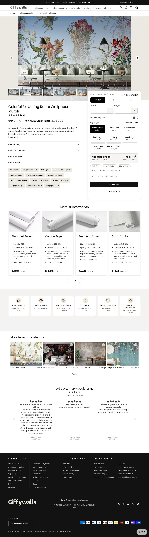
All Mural (122, 464)
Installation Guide (40, 470)
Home (12, 13)
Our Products (13, 464)
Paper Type (13, 474)
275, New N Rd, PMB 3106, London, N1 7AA (74, 506)
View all (75, 374)
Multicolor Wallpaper (54, 175)
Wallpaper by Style (16, 186)
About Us (66, 464)
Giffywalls (17, 532)
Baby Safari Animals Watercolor (17, 368)
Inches (98, 100)
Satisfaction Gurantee (17, 477)
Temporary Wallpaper (60, 180)
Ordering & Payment (41, 464)
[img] (74, 392)
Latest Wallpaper (16, 175)
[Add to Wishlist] (39, 345)
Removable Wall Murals (128, 477)
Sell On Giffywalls (15, 480)
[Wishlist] (131, 7)
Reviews (11, 487)
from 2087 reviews (74, 395)
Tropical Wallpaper (101, 474)
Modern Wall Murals (126, 467)
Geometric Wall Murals (128, 470)
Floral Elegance (48, 368)
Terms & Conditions (71, 470)
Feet (131, 100)
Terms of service (65, 531)
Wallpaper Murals (26, 13)
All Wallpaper (99, 464)
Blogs (35, 484)
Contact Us (67, 477)
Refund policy (53, 531)
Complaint (37, 474)
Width (93, 105)
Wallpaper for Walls (35, 186)
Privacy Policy (68, 474)
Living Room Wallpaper (35, 175)
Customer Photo (39, 487)
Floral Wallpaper (100, 470)
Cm (114, 100)
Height (117, 105)
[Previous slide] (67, 280)
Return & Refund (39, 467)
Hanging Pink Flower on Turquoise (116, 368)
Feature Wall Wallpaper (62, 170)
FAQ (10, 484)
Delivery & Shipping (16, 467)
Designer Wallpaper (30, 170)
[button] (42, 8)
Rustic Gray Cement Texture (82, 368)
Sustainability (68, 467)
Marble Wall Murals (126, 474)
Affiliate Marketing (40, 477)
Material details (131, 123)
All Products (14, 170)
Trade (35, 480)
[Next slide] (81, 280)
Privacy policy (27, 531)
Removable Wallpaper (40, 180)
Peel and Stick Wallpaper (46, 13)
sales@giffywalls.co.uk (74, 500)
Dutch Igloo (45, 170)
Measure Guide (14, 470)
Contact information (40, 531)
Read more (13, 137)
